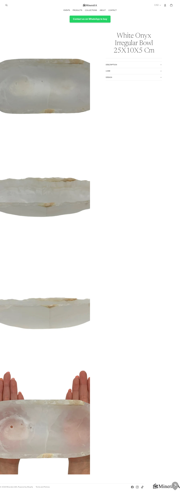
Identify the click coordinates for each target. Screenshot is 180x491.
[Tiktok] (142, 487)
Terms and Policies (43, 487)
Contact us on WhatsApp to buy (90, 19)
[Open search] (6, 5)
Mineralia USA (11, 487)
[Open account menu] (165, 5)
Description (111, 65)
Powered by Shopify (25, 487)
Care (108, 71)
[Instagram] (137, 487)
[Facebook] (132, 487)
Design (109, 77)
